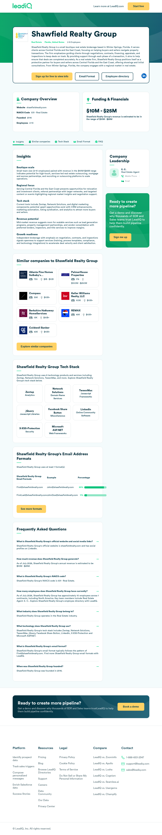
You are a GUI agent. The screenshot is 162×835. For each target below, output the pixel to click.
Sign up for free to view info (52, 76)
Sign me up (120, 237)
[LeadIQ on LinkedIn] (145, 829)
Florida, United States (54, 42)
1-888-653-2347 (135, 757)
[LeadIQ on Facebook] (140, 829)
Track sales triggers (23, 766)
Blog (40, 763)
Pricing (42, 757)
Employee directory (117, 76)
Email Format (87, 76)
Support (42, 779)
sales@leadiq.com (136, 770)
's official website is (56, 545)
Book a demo (131, 706)
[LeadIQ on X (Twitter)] (142, 829)
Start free (138, 6)
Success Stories (21, 794)
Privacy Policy (67, 757)
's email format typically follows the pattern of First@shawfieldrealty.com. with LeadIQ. (57, 651)
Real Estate (62, 616)
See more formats (31, 509)
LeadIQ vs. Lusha (102, 769)
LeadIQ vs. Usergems (105, 788)
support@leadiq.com (137, 763)
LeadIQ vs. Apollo (103, 763)
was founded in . (40, 668)
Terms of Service (68, 769)
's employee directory (61, 601)
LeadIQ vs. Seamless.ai (106, 782)
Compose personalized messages (20, 775)
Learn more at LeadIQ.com (108, 6)
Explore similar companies (37, 346)
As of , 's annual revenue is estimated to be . (55, 562)
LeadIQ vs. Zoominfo (105, 757)
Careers (42, 785)
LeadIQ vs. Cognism (104, 775)
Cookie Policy (67, 763)
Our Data (43, 800)
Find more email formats (68, 653)
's (46, 578)
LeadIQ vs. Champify (105, 794)
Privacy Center (46, 806)
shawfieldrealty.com (71, 546)
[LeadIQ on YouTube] (147, 829)
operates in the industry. (47, 613)
